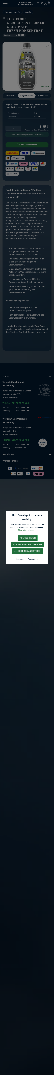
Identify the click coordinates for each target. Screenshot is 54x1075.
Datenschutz (33, 559)
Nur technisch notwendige (27, 544)
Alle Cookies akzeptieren (27, 551)
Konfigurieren (28, 538)
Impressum (20, 559)
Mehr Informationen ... (27, 530)
